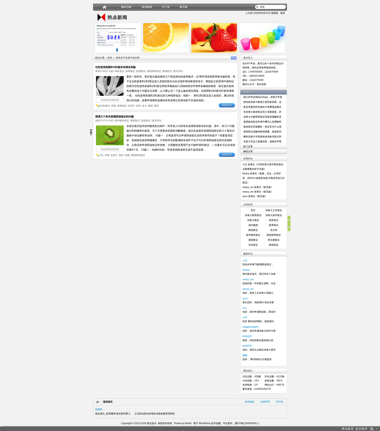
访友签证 (253, 244)
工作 (101, 155)
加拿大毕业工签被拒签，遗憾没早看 (262, 141)
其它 (253, 210)
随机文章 (248, 151)
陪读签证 (145, 120)
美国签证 (167, 71)
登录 (282, 13)
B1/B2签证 (104, 105)
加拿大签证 (253, 220)
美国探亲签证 (154, 71)
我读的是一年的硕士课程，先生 (259, 283)
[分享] (92, 132)
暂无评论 (178, 71)
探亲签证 (130, 71)
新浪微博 (362, 428)
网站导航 (126, 7)
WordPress (204, 423)
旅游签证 (141, 71)
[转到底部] (289, 227)
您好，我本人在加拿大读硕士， (259, 292)
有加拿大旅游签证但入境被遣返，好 (262, 111)
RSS (233, 57)
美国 (150, 105)
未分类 (273, 230)
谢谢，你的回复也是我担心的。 (259, 340)
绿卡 (144, 105)
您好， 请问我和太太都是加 (257, 359)
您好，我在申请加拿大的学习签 (259, 330)
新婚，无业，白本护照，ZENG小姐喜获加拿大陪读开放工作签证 (263, 178)
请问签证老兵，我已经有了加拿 (259, 274)
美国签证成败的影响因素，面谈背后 (262, 131)
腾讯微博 (348, 428)
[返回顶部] (289, 220)
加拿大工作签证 (273, 210)
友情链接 (249, 401)
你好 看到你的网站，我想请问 (258, 321)
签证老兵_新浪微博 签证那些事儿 (112, 413)
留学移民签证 (122, 120)
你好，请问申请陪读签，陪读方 (259, 311)
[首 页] (104, 7)
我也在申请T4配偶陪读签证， (258, 264)
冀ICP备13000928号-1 (247, 423)
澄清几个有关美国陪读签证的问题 (114, 116)
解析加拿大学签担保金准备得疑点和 (262, 136)
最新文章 (248, 92)
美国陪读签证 (138, 155)
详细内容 (136, 54)
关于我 (166, 7)
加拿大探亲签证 (253, 215)
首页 (109, 57)
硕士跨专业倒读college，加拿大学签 (262, 97)
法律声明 (265, 401)
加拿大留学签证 (273, 215)
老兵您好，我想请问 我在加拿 (258, 302)
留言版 (183, 7)
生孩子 (131, 105)
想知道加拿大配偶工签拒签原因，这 (262, 102)
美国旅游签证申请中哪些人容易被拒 (262, 121)
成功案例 (147, 7)
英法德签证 (274, 240)
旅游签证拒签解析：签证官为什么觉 (262, 126)
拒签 (113, 105)
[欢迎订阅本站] (372, 428)
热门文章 (248, 146)
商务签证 (119, 71)
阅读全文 (227, 105)
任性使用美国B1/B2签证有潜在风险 (115, 67)
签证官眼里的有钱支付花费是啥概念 (262, 107)
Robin (188, 423)
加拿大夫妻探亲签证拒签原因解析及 (262, 116)
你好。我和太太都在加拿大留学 (259, 349)
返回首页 (108, 401)
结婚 (127, 155)
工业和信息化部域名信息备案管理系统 (154, 413)
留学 (138, 105)
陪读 (156, 105)
